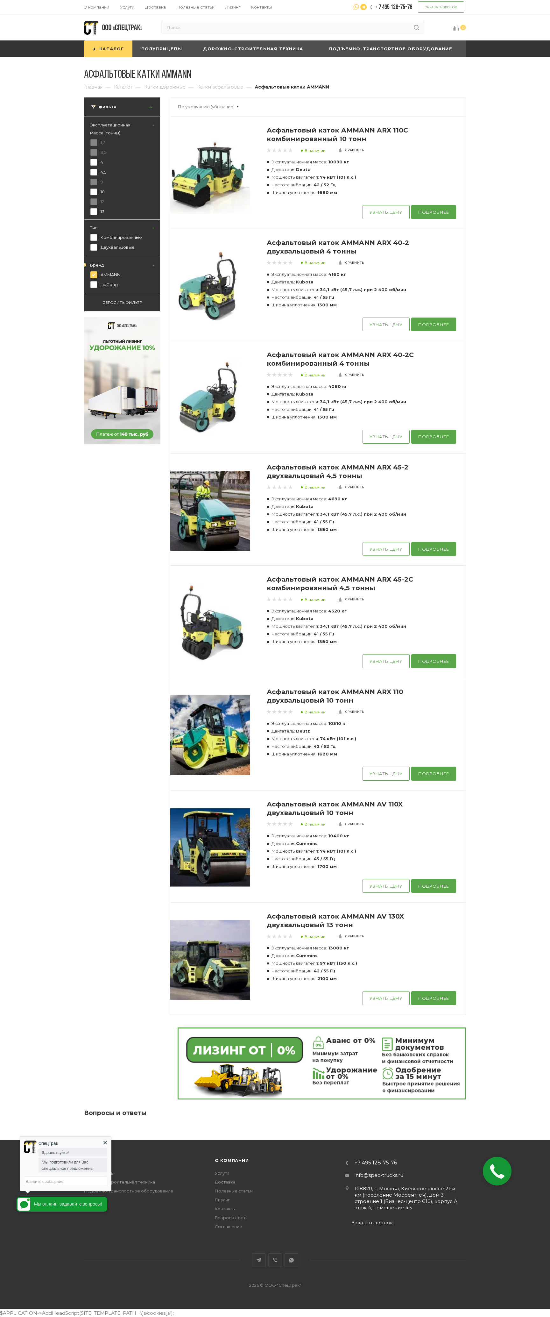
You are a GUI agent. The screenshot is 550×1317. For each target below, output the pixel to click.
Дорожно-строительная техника (119, 1182)
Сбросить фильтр (122, 303)
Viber (275, 1260)
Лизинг (222, 1199)
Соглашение (228, 1226)
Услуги (222, 1173)
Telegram (259, 1260)
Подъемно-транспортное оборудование (128, 1190)
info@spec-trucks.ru (379, 1175)
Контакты (225, 1208)
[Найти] (416, 27)
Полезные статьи (234, 1190)
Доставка (225, 1182)
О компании (232, 1160)
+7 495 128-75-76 (376, 1162)
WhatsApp (291, 1260)
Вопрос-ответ (230, 1217)
